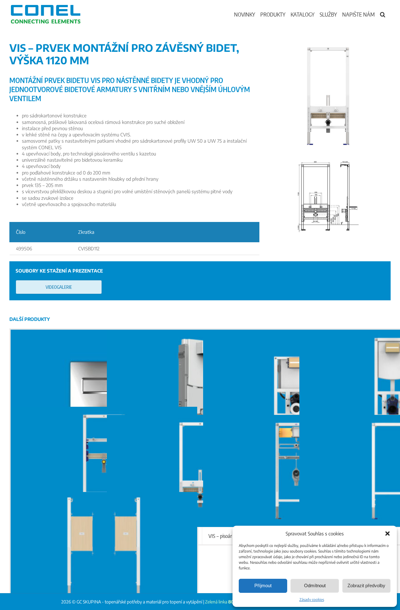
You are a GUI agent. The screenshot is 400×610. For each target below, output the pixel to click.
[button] (387, 533)
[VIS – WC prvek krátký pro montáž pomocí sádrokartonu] (296, 385)
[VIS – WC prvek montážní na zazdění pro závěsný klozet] (200, 385)
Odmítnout (315, 585)
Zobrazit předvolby (366, 585)
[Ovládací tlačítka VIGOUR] (104, 385)
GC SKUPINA (89, 601)
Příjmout (263, 585)
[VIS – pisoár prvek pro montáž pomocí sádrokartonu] (296, 471)
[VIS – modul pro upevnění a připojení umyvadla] (104, 463)
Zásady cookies (311, 599)
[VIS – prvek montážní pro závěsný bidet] (200, 471)
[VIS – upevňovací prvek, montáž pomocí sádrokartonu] (104, 548)
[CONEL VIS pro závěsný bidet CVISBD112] (328, 160)
